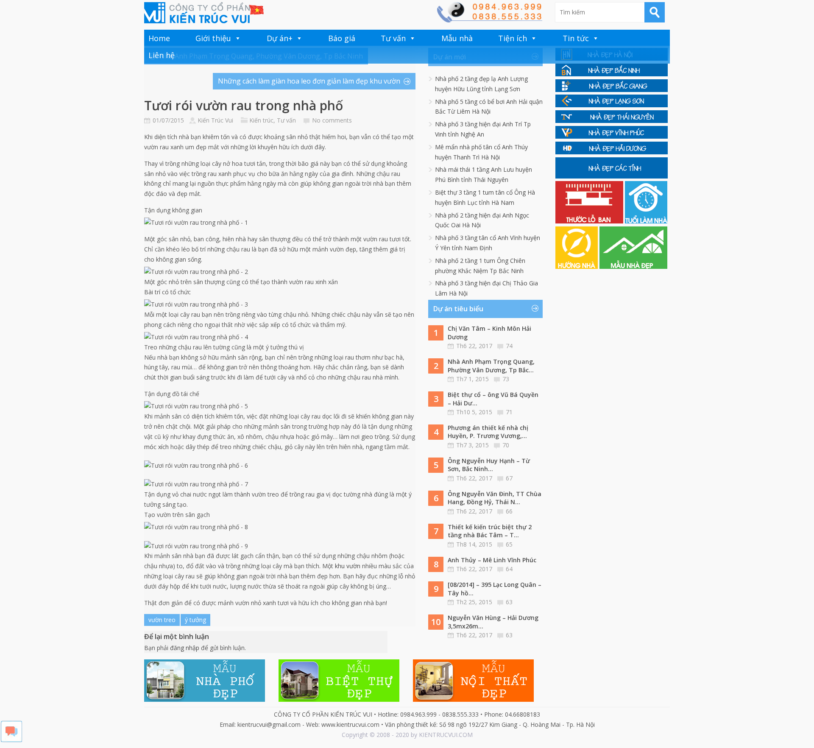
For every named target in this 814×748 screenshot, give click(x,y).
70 (505, 445)
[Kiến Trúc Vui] (204, 12)
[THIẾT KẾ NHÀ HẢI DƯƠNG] (611, 152)
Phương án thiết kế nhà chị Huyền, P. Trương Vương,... (488, 432)
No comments (332, 120)
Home (159, 38)
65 (509, 544)
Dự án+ (280, 38)
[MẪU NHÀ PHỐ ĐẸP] (204, 699)
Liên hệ (161, 55)
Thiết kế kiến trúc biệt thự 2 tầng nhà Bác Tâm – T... (490, 531)
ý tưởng (195, 620)
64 (509, 569)
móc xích (156, 447)
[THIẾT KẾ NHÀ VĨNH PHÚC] (611, 136)
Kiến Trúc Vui (215, 120)
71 (509, 412)
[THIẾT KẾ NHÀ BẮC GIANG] (611, 90)
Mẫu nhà (457, 38)
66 (509, 511)
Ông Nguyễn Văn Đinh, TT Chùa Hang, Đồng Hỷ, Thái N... (494, 498)
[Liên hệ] (489, 20)
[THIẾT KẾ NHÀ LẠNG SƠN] (611, 105)
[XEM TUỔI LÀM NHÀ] (646, 221)
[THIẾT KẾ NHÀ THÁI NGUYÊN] (611, 121)
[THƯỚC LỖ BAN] (590, 221)
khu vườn (347, 566)
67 (509, 478)
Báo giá (341, 38)
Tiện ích (512, 38)
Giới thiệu (213, 38)
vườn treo (162, 620)
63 (509, 602)
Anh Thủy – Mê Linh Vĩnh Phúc (492, 560)
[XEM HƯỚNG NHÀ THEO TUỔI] (577, 266)
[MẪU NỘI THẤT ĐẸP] (473, 699)
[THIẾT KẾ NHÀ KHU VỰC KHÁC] (611, 176)
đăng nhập (184, 648)
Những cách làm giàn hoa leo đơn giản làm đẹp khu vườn (309, 81)
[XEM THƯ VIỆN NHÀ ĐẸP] (633, 266)
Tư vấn (393, 38)
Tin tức (576, 38)
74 (509, 346)
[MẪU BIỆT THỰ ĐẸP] (339, 699)
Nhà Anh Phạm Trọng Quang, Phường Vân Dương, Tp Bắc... (491, 365)
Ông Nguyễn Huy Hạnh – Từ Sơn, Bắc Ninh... (489, 465)
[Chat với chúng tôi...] (11, 740)
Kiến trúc (261, 120)
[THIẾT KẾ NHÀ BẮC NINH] (611, 74)
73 (505, 379)
